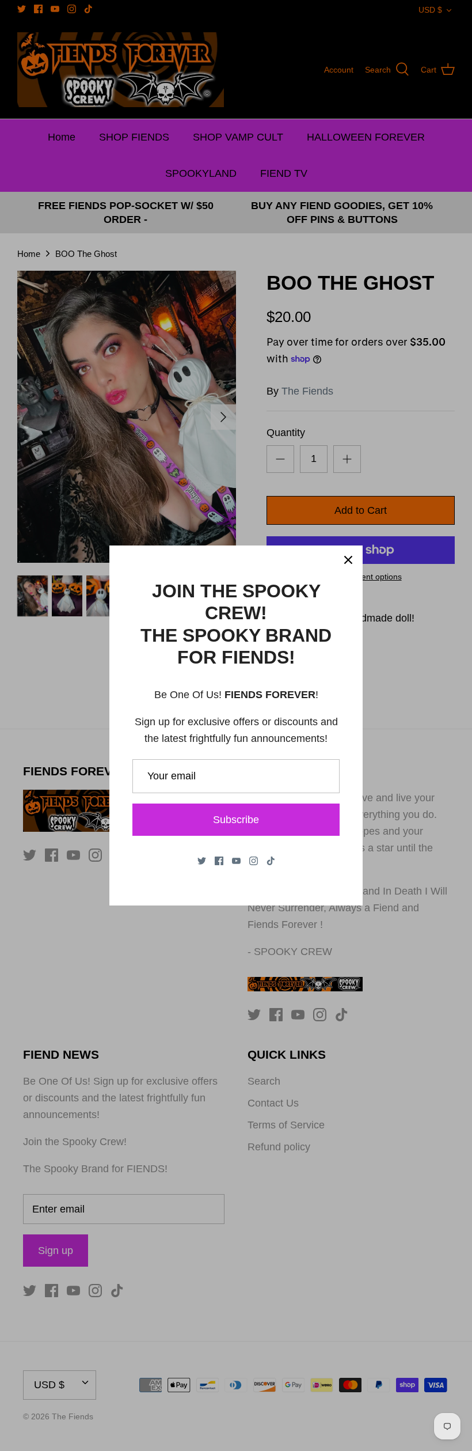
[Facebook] (219, 861)
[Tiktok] (271, 861)
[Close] (348, 560)
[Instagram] (253, 861)
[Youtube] (236, 861)
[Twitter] (201, 861)
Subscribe (236, 819)
